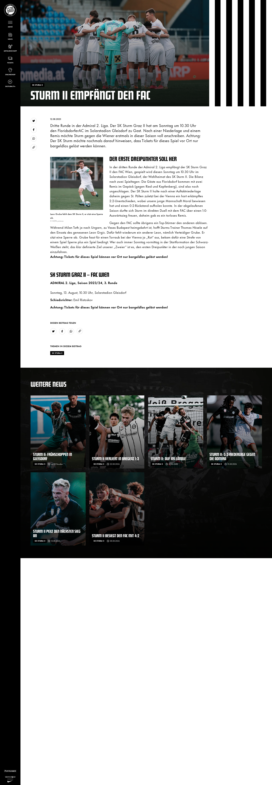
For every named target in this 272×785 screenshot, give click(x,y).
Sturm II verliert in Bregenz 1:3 (115, 458)
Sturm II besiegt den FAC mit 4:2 (115, 535)
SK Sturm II (57, 353)
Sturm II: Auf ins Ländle (168, 458)
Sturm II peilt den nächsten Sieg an (56, 533)
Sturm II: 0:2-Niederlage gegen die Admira (232, 456)
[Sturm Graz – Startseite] (10, 10)
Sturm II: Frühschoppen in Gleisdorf (52, 456)
